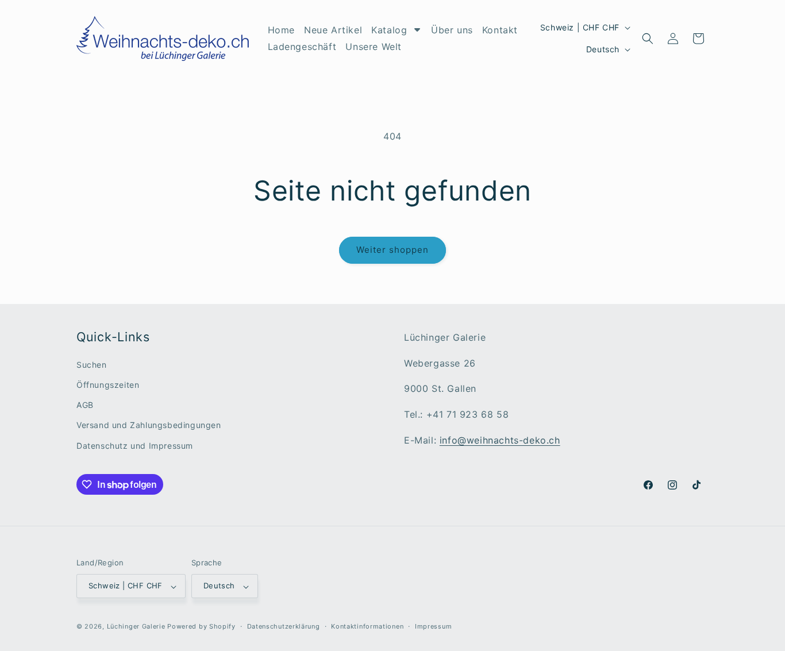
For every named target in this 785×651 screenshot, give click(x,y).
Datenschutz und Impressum (134, 445)
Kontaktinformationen (367, 626)
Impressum (433, 626)
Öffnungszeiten (107, 385)
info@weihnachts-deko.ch (500, 440)
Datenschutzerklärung (283, 626)
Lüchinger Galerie (136, 627)
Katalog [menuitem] (389, 30)
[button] (647, 38)
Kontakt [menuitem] (500, 30)
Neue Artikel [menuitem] (333, 30)
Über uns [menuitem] (452, 30)
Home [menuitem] (281, 30)
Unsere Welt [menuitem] (373, 46)
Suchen (91, 364)
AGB (85, 405)
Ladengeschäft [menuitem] (302, 46)
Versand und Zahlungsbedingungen (148, 425)
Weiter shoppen (392, 249)
